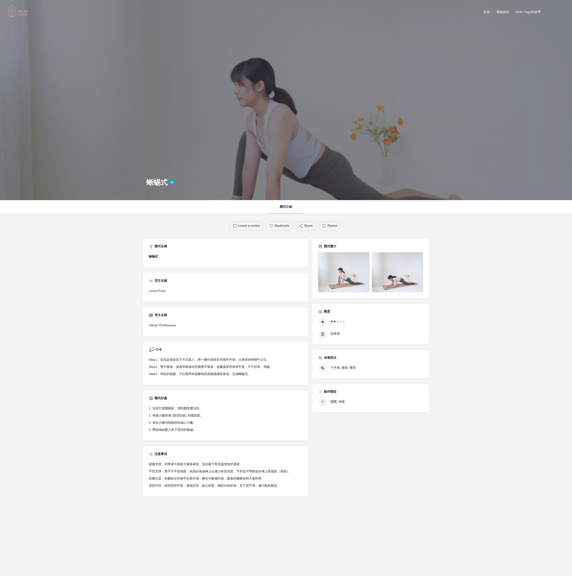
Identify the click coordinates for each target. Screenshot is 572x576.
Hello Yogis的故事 (528, 12)
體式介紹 (286, 207)
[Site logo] (18, 12)
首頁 (487, 12)
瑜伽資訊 (502, 12)
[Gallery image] (344, 272)
